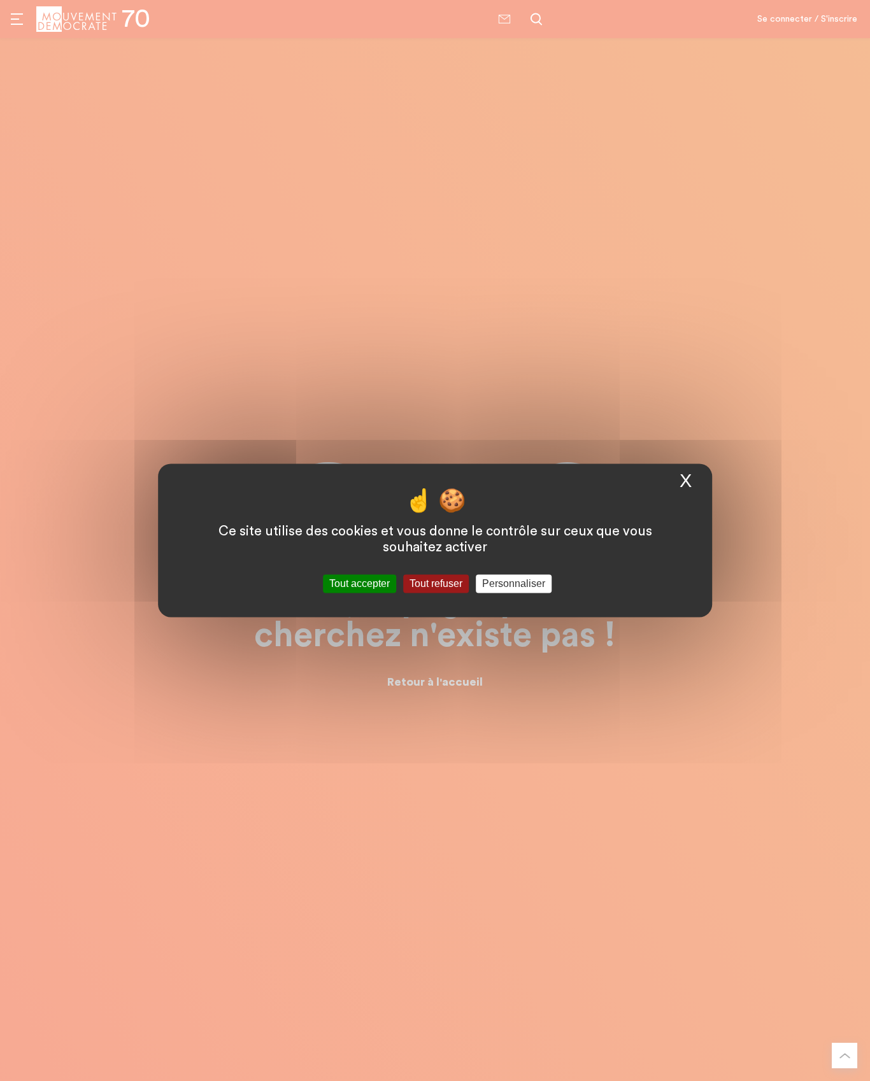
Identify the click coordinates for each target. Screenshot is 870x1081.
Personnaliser (513, 583)
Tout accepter (359, 583)
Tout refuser (436, 583)
